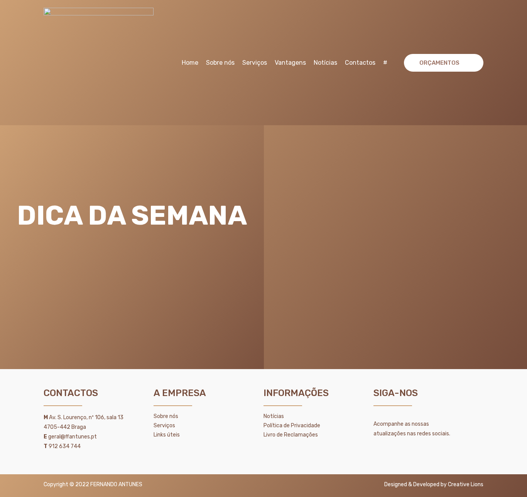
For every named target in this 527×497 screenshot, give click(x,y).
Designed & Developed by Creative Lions (433, 484)
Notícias (325, 62)
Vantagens (290, 62)
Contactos (360, 62)
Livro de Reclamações (291, 435)
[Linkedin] (379, 453)
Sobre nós (220, 62)
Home (190, 62)
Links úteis (167, 435)
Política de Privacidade (292, 425)
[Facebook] (400, 453)
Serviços (254, 62)
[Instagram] (420, 453)
